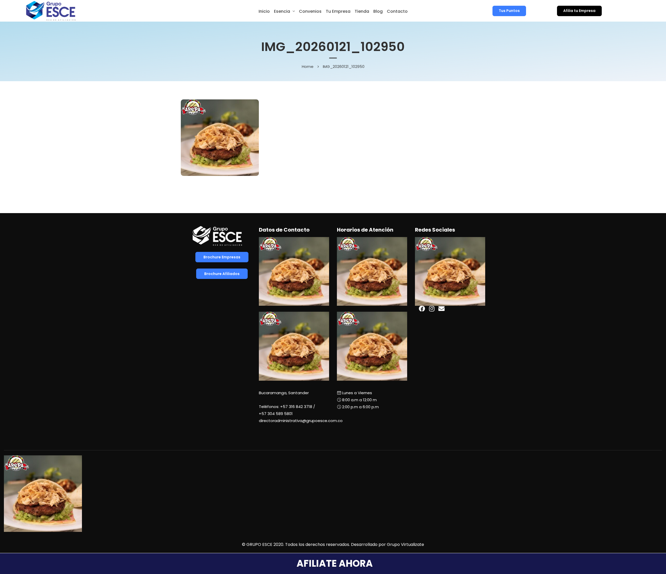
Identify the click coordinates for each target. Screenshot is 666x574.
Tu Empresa (338, 11)
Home (307, 66)
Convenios (310, 11)
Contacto (397, 11)
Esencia (282, 11)
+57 (276, 413)
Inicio (264, 11)
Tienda (362, 11)
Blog (378, 11)
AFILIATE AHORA (335, 563)
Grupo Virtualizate (405, 544)
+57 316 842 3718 (296, 406)
